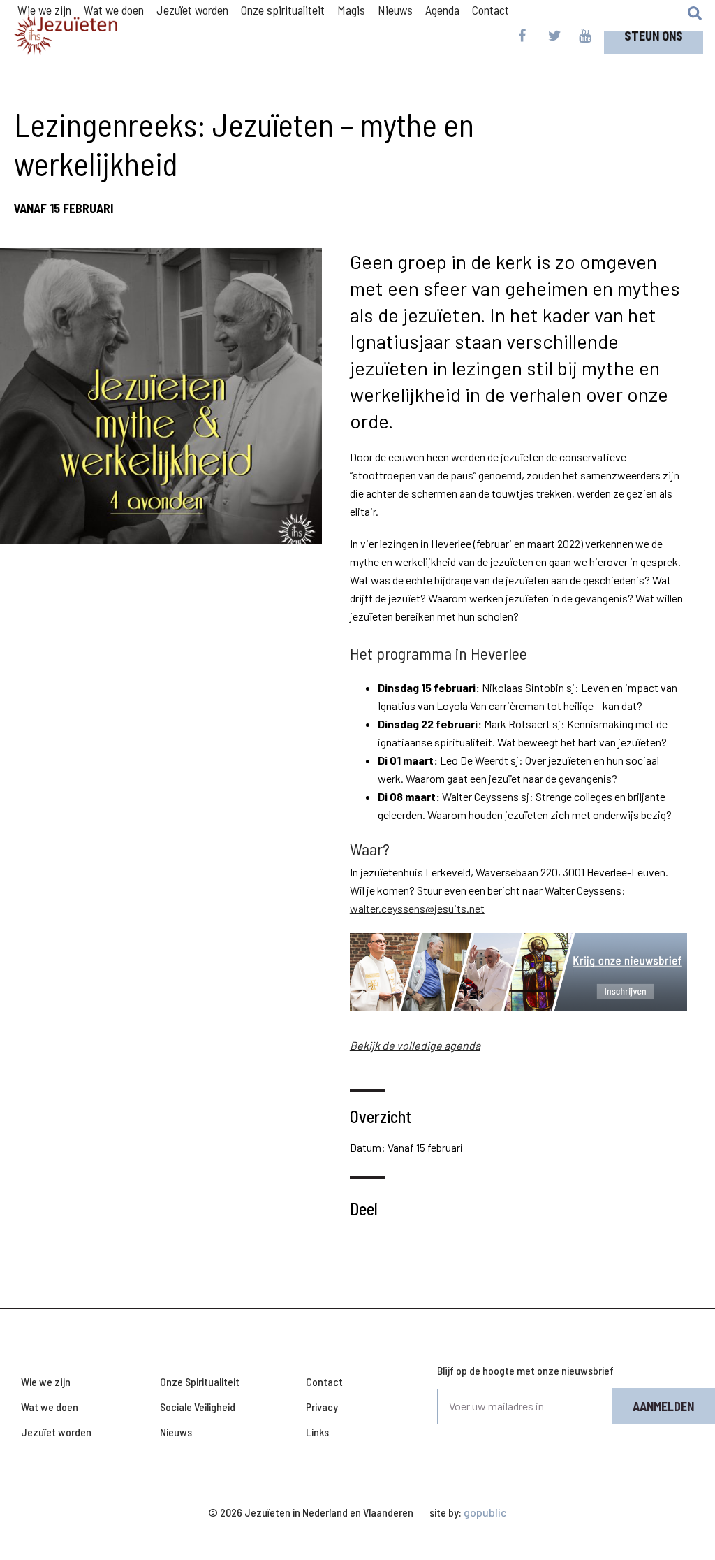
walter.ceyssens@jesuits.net (417, 908)
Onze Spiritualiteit (199, 1381)
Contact (324, 1381)
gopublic (485, 1512)
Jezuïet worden (56, 1431)
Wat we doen (49, 1406)
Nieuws (176, 1431)
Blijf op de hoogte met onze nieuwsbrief (525, 1370)
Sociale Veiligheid (197, 1406)
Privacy (322, 1406)
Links (317, 1431)
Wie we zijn (46, 1381)
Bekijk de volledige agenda (415, 1045)
